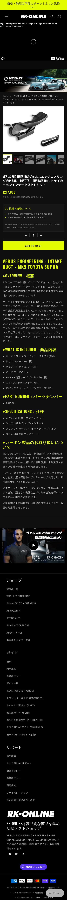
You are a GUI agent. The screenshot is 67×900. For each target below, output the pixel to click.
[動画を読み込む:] (33, 545)
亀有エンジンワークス (18, 639)
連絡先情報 (49, 897)
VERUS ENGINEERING (18, 596)
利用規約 (11, 668)
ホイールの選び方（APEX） (21, 705)
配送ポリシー (14, 770)
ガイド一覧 (12, 683)
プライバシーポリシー (18, 792)
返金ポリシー (14, 676)
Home (5, 95)
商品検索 (11, 756)
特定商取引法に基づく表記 (21, 800)
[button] (6, 16)
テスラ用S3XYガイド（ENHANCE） (25, 727)
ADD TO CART (33, 246)
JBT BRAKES (13, 618)
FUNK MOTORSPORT (18, 625)
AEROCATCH (13, 610)
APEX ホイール (14, 632)
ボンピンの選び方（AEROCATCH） (25, 719)
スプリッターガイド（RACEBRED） (26, 698)
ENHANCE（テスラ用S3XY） (22, 603)
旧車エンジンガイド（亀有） (22, 734)
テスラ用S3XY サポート (19, 763)
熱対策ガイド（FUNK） (19, 712)
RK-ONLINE (20, 887)
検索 (9, 661)
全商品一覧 (12, 588)
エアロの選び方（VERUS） (21, 690)
